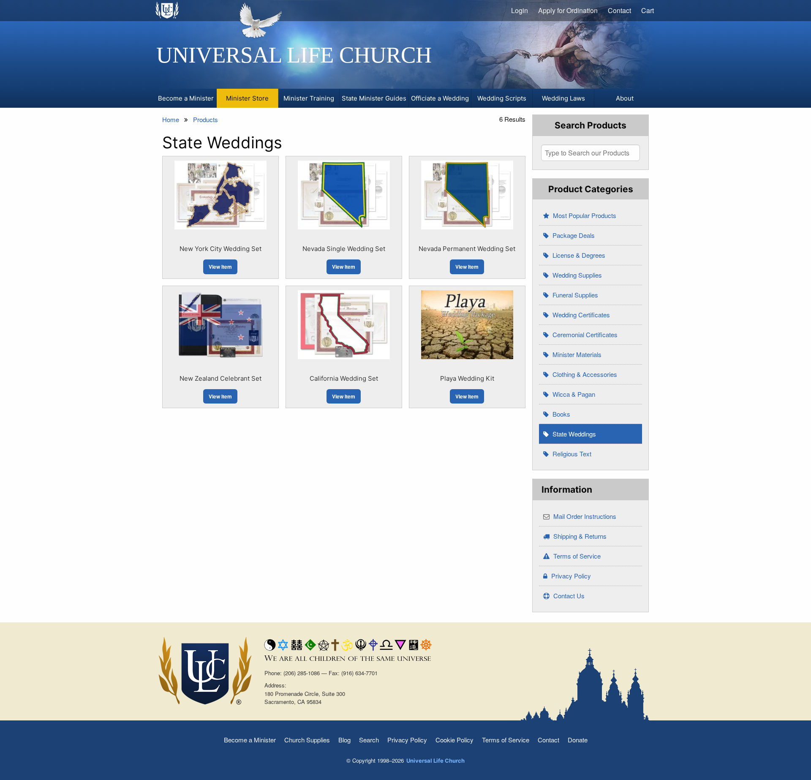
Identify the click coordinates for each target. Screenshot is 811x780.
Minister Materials (576, 354)
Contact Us (568, 595)
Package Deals (573, 235)
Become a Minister (250, 739)
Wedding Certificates (580, 314)
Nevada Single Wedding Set (343, 249)
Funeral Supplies (574, 294)
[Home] (167, 10)
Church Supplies (307, 739)
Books (560, 413)
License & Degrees (578, 255)
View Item (220, 266)
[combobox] (590, 153)
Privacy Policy (570, 575)
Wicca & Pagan (573, 394)
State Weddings (573, 433)
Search (369, 739)
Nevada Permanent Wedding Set (467, 249)
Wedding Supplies (576, 274)
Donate (578, 739)
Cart (647, 10)
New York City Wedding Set (220, 249)
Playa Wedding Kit (467, 378)
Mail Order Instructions (584, 516)
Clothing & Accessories (584, 374)
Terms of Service (576, 555)
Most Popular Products (583, 215)
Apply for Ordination (568, 10)
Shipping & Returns (579, 536)
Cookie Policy (454, 739)
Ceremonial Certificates (584, 334)
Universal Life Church (294, 55)
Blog (344, 739)
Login (519, 10)
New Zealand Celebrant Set (220, 378)
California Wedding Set (344, 378)
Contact (619, 10)
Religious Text (571, 453)
